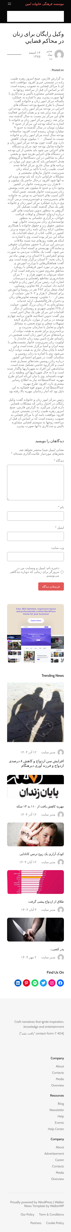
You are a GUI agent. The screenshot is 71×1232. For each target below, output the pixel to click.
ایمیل (59, 527)
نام (61, 507)
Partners (35, 1223)
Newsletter (57, 1110)
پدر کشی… (57, 949)
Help (61, 1116)
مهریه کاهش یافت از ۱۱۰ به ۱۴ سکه (40, 806)
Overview (57, 1085)
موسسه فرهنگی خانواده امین (44, 4)
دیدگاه (59, 460)
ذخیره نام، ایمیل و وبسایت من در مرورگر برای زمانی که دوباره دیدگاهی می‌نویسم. (34, 571)
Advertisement (54, 1153)
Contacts (58, 1073)
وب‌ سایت (57, 548)
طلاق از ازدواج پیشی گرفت (46, 901)
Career (59, 1160)
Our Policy (27, 1214)
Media (60, 1079)
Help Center (56, 1129)
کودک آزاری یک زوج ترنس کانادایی (42, 854)
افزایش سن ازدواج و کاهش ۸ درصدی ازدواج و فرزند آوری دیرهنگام (36, 763)
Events (59, 1123)
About (60, 1066)
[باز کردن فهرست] (9, 3)
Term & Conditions (51, 1214)
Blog (61, 1103)
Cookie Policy (55, 1223)
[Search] (11, 16)
